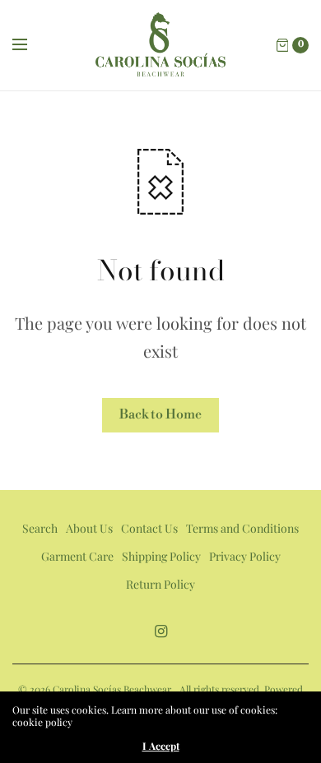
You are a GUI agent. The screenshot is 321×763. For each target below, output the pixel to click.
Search (40, 528)
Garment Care (77, 556)
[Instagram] (160, 631)
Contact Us (149, 528)
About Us (89, 528)
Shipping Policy (161, 556)
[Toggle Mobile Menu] (30, 45)
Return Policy (160, 584)
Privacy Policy (245, 556)
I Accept (160, 746)
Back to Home (160, 414)
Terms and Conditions (242, 528)
